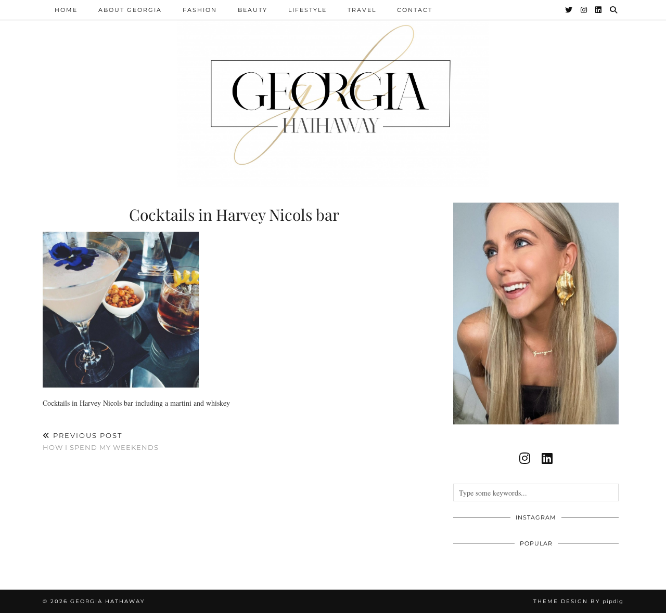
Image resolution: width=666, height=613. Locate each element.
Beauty (252, 10)
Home (66, 10)
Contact (414, 10)
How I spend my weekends (101, 441)
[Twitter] (569, 10)
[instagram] (524, 458)
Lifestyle (307, 10)
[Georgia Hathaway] (333, 93)
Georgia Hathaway (107, 601)
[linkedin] (547, 458)
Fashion (200, 10)
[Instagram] (584, 10)
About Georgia (130, 10)
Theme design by (578, 601)
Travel (362, 10)
